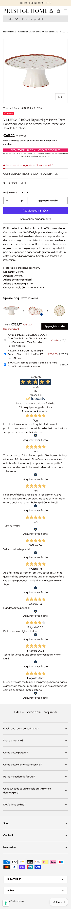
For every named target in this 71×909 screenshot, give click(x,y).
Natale (13, 32)
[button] (58, 10)
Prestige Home (16, 901)
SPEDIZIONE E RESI (14, 183)
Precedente (29, 411)
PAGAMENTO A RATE (15, 192)
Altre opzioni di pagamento (35, 218)
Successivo (42, 411)
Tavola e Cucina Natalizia (46, 32)
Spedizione (25, 140)
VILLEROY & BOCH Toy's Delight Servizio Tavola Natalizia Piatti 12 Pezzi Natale (25, 354)
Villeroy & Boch (11, 108)
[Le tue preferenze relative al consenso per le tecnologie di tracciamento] (6, 903)
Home (6, 32)
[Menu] (65, 10)
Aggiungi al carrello (48, 200)
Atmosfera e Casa (26, 32)
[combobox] (35, 18)
